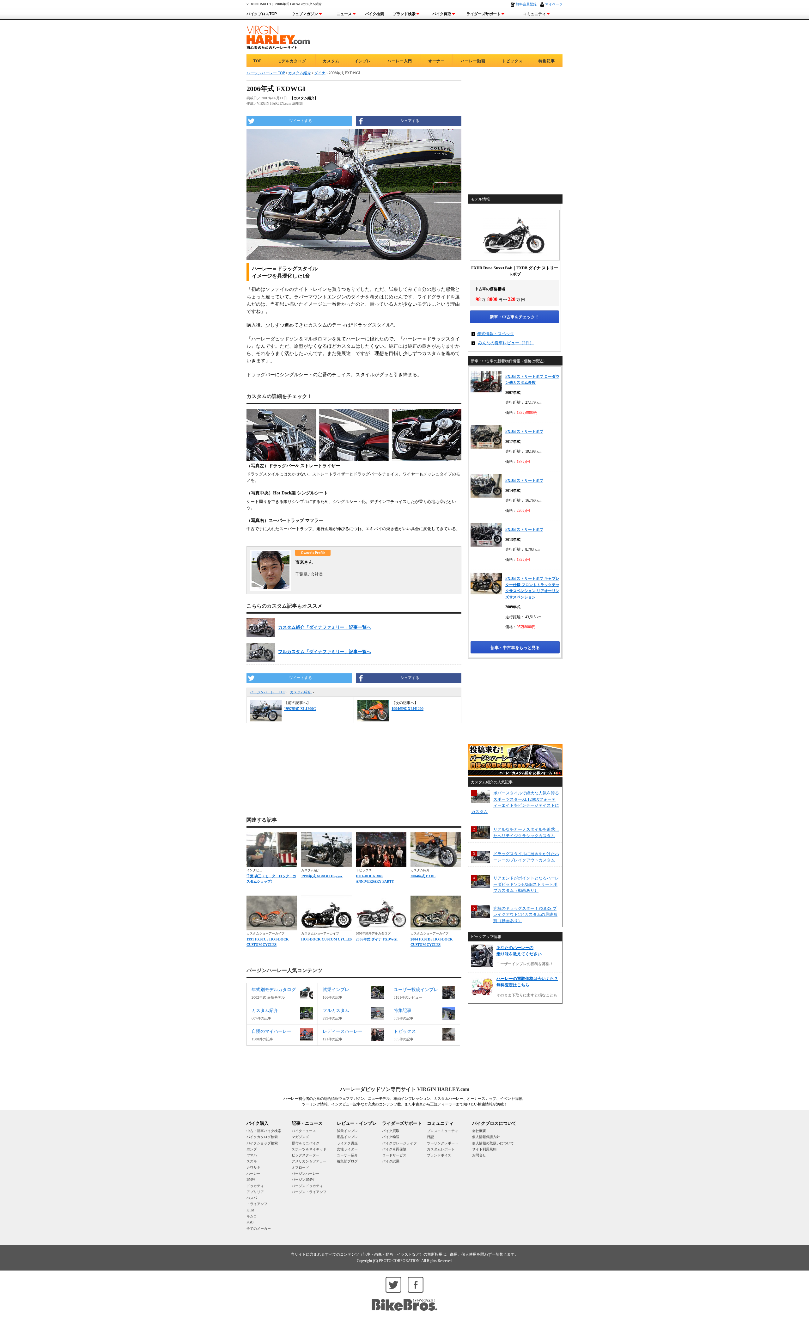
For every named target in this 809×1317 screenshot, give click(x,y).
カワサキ (253, 1167)
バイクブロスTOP (261, 14)
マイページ (554, 4)
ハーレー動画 (473, 61)
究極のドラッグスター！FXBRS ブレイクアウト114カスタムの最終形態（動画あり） (525, 914)
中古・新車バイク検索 (263, 1131)
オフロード (300, 1167)
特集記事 (546, 61)
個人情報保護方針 (486, 1137)
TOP (257, 61)
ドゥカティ (255, 1186)
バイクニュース (304, 1131)
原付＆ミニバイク (305, 1143)
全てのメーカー (258, 1228)
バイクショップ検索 (262, 1143)
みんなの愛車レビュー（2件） (506, 342)
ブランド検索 (404, 14)
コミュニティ (534, 14)
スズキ (251, 1161)
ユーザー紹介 (347, 1155)
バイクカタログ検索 (262, 1137)
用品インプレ (347, 1137)
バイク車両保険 (394, 1149)
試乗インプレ (347, 1131)
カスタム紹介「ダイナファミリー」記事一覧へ (324, 627)
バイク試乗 (390, 1161)
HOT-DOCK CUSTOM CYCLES (326, 939)
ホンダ (251, 1149)
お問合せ (479, 1155)
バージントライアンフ (309, 1192)
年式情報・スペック (495, 333)
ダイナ (319, 73)
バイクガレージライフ (399, 1143)
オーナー (436, 61)
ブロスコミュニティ (442, 1131)
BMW (250, 1179)
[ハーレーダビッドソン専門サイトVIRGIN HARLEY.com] (278, 36)
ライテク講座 (347, 1143)
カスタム (331, 61)
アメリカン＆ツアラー (309, 1161)
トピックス (512, 61)
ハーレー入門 (399, 61)
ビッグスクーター (305, 1155)
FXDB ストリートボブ (524, 431)
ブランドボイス (439, 1155)
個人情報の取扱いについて (493, 1143)
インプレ (363, 61)
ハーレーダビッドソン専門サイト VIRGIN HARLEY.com (404, 1089)
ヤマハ (251, 1155)
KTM (250, 1210)
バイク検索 (374, 14)
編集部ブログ (347, 1161)
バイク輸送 (390, 1137)
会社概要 (479, 1131)
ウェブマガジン (304, 14)
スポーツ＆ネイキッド (309, 1149)
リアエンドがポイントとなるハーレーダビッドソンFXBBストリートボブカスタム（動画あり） (526, 884)
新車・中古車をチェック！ (514, 317)
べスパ (251, 1198)
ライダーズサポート (483, 14)
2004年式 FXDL (423, 876)
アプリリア (255, 1192)
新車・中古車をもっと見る (515, 647)
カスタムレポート (441, 1149)
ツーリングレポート (442, 1143)
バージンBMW (303, 1179)
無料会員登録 (526, 4)
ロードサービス (394, 1155)
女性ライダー (347, 1149)
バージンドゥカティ (307, 1186)
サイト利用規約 (484, 1149)
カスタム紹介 (301, 692)
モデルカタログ (291, 61)
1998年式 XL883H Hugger (322, 876)
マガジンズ (300, 1137)
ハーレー (253, 1173)
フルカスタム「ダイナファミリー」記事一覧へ (324, 651)
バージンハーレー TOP (267, 692)
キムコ (251, 1216)
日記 (430, 1137)
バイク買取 (441, 14)
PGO (249, 1222)
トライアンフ (256, 1204)
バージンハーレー (305, 1173)
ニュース (344, 14)
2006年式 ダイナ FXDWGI (377, 939)
